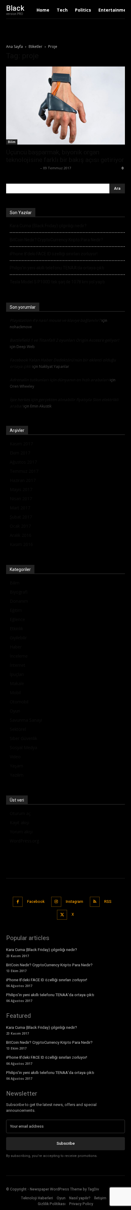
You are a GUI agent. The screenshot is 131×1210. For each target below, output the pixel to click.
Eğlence (17, 619)
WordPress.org (24, 841)
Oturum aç (20, 813)
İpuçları (17, 674)
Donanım (19, 601)
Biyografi (18, 592)
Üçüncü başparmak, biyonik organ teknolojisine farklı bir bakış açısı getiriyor (65, 156)
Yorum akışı (21, 832)
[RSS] (95, 902)
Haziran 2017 (23, 480)
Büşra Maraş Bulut (22, 168)
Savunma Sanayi (26, 720)
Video (15, 756)
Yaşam (16, 766)
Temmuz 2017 (24, 471)
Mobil (15, 692)
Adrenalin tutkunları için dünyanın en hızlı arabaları (59, 379)
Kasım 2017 (21, 444)
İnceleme (19, 656)
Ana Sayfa (14, 46)
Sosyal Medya (23, 747)
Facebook (35, 901)
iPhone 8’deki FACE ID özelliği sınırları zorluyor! (53, 253)
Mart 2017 (20, 508)
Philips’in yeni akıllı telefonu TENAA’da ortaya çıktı (57, 267)
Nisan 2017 (21, 498)
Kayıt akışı (19, 822)
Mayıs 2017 (21, 489)
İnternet (17, 665)
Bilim (12, 142)
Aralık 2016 (20, 535)
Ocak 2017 (20, 526)
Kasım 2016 (21, 544)
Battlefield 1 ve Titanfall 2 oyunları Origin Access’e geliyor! (64, 340)
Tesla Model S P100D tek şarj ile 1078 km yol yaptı (57, 281)
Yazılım (16, 775)
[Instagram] (56, 902)
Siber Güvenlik (23, 738)
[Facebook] (18, 902)
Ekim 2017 (20, 453)
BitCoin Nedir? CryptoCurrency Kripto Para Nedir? (56, 239)
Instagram (74, 901)
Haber (16, 647)
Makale (17, 683)
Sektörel (18, 729)
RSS (108, 901)
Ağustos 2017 (23, 462)
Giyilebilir (18, 638)
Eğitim (16, 610)
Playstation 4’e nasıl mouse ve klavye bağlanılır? (55, 320)
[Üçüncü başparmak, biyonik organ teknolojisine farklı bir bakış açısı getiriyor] (65, 105)
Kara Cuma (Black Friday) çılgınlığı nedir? (48, 225)
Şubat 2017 (21, 517)
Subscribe (66, 1143)
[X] (62, 915)
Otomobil (19, 702)
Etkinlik (16, 628)
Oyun (15, 711)
